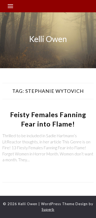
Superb (48, 209)
